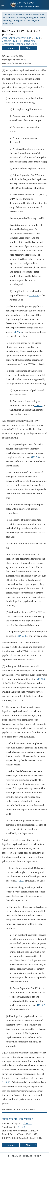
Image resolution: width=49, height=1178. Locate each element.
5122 (37, 37)
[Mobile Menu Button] (3, 5)
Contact (27, 1156)
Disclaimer (14, 1156)
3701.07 (20, 880)
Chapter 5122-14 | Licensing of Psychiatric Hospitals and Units (19, 42)
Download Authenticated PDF (19, 63)
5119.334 (34, 295)
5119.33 (18, 331)
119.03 (23, 59)
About (37, 1156)
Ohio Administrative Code (16, 37)
